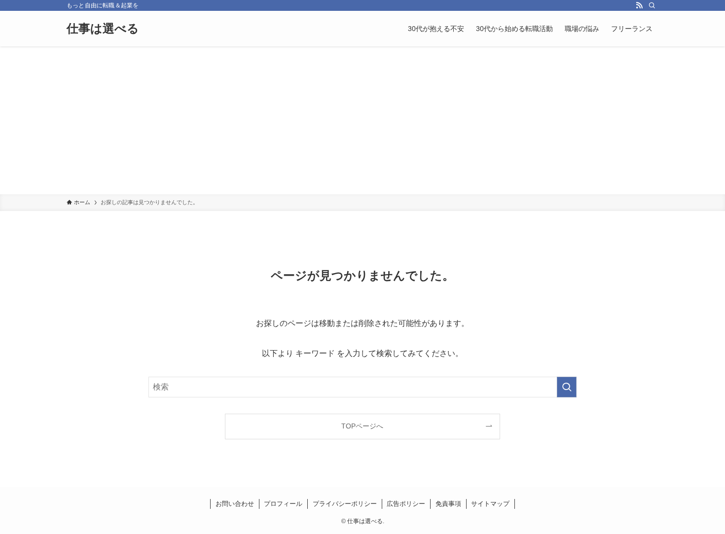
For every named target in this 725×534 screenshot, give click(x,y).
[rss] (639, 5)
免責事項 (448, 503)
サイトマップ (490, 503)
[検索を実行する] (567, 387)
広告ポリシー (406, 503)
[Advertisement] (362, 120)
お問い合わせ (235, 503)
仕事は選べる (103, 29)
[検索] (652, 5)
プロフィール (283, 503)
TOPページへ (362, 426)
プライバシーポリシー (345, 503)
